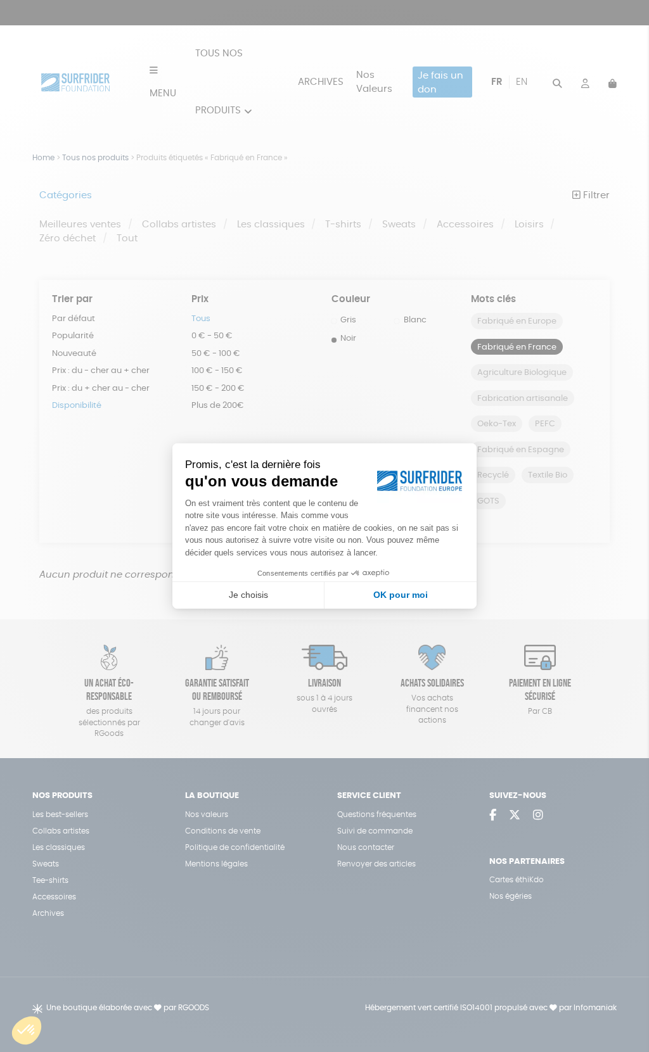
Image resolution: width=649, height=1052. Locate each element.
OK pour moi (400, 595)
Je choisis (248, 595)
